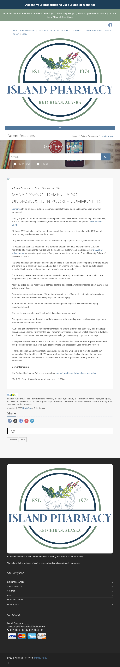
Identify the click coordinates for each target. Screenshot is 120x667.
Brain (23, 439)
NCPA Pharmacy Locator (24, 30)
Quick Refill (78, 30)
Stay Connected (14, 586)
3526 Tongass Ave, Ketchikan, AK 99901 (22, 13)
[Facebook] (110, 25)
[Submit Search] (105, 156)
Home (75, 136)
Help (52, 30)
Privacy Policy (13, 604)
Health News (24, 163)
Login (24, 34)
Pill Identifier (63, 30)
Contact (11, 591)
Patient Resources (89, 136)
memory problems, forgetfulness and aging (76, 372)
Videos (44, 163)
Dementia (16, 208)
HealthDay (26, 408)
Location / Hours (94, 30)
